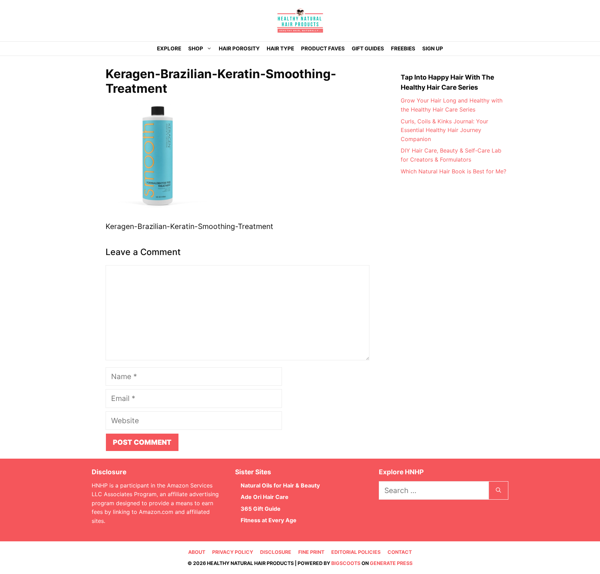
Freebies (403, 48)
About (196, 552)
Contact (400, 552)
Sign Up (432, 48)
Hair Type (280, 48)
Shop (195, 48)
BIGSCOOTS (345, 563)
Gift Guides (368, 48)
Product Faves (323, 48)
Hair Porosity (239, 48)
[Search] (498, 490)
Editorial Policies (356, 552)
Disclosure (275, 552)
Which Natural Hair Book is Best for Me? (453, 171)
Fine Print (311, 552)
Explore (169, 48)
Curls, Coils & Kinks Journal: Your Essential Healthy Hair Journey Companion (444, 130)
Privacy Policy (232, 552)
